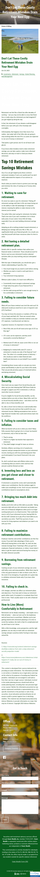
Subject (11, 790)
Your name (12, 775)
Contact (3, 35)
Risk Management (7, 76)
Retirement (15, 74)
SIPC (31, 839)
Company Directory (11, 748)
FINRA (27, 839)
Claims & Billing (6, 26)
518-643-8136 (11, 741)
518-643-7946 (13, 739)
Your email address (15, 783)
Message (12, 798)
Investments (7, 74)
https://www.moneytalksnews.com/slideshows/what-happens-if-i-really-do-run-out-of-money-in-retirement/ (20, 660)
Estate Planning (30, 74)
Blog (2, 31)
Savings (21, 74)
